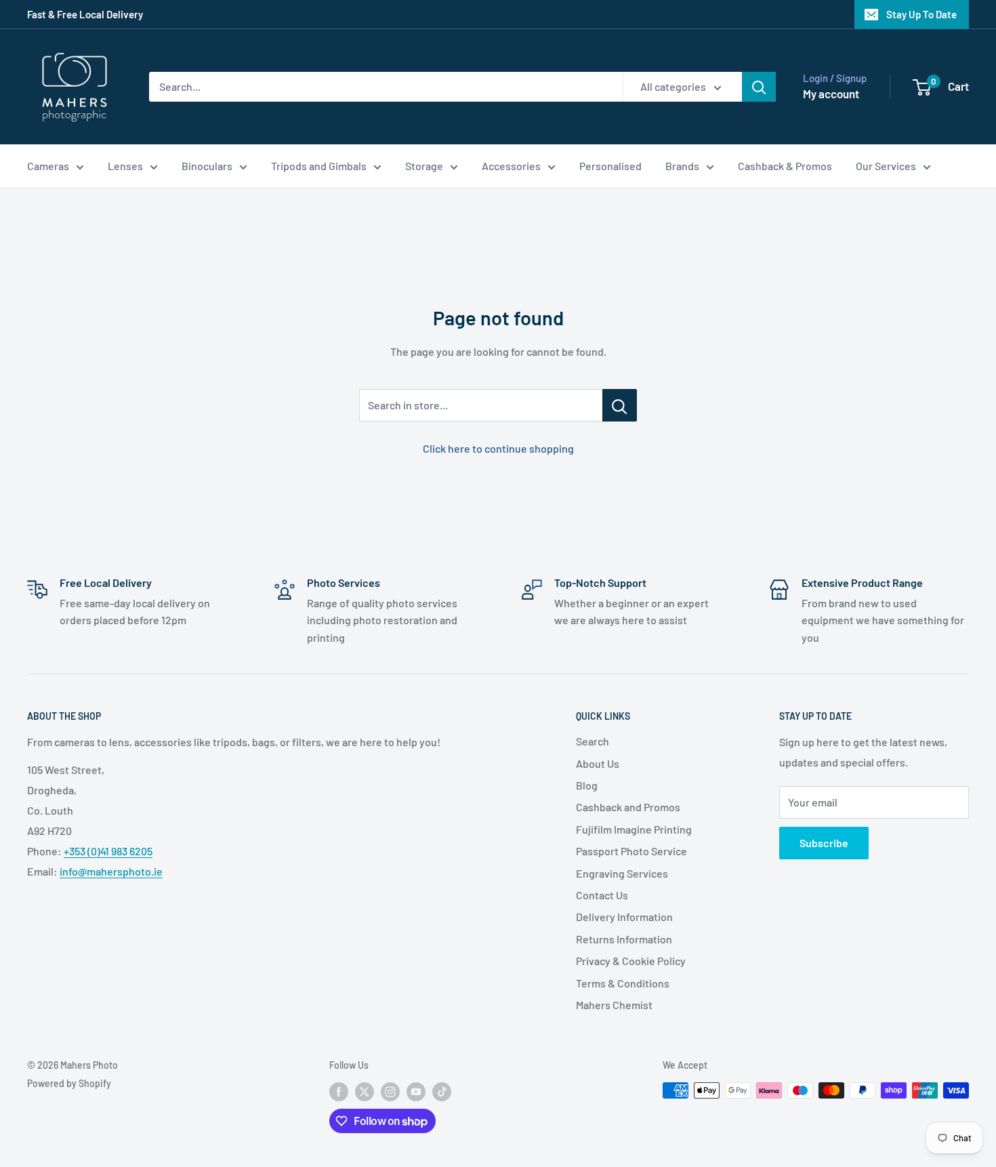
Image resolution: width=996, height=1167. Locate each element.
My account (831, 93)
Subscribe (824, 842)
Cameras (48, 165)
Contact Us (602, 894)
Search (592, 741)
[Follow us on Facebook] (338, 1091)
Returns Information (624, 939)
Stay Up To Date (921, 14)
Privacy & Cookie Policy (631, 960)
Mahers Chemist (614, 1004)
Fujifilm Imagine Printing (634, 829)
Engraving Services (622, 873)
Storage (424, 165)
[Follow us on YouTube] (416, 1091)
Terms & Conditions (622, 983)
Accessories (511, 165)
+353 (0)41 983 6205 (108, 850)
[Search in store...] (619, 405)
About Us (597, 763)
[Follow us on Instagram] (390, 1091)
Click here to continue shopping (498, 448)
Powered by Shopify (69, 1083)
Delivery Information (624, 916)
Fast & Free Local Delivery (85, 14)
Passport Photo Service (631, 850)
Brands (682, 165)
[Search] (759, 87)
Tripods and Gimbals (319, 165)
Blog (587, 785)
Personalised (610, 165)
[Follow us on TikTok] (441, 1091)
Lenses (125, 165)
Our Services (886, 165)
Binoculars (207, 165)
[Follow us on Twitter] (364, 1091)
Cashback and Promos (628, 806)
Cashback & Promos (785, 165)
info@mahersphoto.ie (111, 871)
